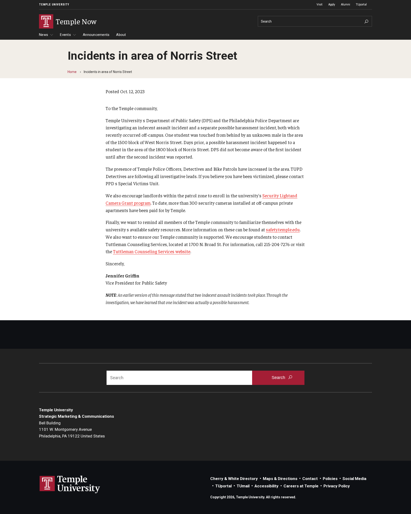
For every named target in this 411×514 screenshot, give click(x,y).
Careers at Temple (301, 486)
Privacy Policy (336, 486)
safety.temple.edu (283, 229)
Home (72, 72)
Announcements (96, 35)
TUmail (243, 486)
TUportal (361, 4)
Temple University (54, 4)
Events (65, 35)
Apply (331, 4)
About (121, 35)
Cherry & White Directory (234, 478)
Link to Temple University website (70, 484)
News (43, 35)
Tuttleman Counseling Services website (151, 251)
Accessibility (266, 486)
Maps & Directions (280, 478)
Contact (310, 478)
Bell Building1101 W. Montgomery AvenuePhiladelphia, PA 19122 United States (72, 429)
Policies (330, 478)
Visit (320, 4)
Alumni (345, 4)
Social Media (354, 478)
